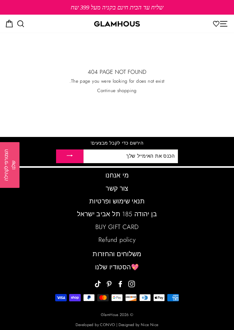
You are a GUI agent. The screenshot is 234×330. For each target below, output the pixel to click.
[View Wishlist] (218, 23)
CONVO (107, 325)
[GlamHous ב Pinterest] (109, 283)
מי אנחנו (117, 175)
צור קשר (117, 188)
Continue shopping (117, 91)
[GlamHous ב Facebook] (120, 283)
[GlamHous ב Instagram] (131, 283)
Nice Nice (149, 325)
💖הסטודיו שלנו (117, 267)
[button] (10, 165)
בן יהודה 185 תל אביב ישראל (117, 214)
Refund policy (117, 239)
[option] (117, 7)
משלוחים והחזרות (117, 254)
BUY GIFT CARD (117, 226)
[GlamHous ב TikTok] (97, 283)
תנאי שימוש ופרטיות (117, 201)
